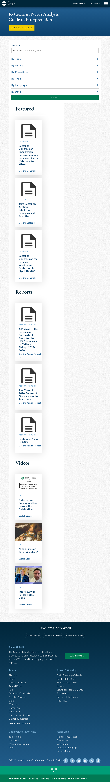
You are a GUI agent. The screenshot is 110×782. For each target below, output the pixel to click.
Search (55, 97)
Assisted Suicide (17, 696)
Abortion (13, 675)
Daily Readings (33, 635)
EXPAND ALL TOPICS (18, 723)
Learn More (77, 656)
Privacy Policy (80, 778)
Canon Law (14, 707)
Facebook (72, 760)
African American (17, 682)
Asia (11, 689)
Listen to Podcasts (53, 635)
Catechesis (14, 711)
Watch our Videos (74, 635)
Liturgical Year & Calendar (70, 689)
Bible (11, 700)
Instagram (91, 760)
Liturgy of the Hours (67, 696)
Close (54, 769)
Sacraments (63, 693)
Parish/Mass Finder (67, 736)
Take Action (15, 736)
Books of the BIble (66, 678)
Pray (11, 747)
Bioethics (14, 704)
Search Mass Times (67, 682)
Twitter (65, 760)
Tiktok (98, 760)
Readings (95, 4)
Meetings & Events (19, 743)
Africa (12, 678)
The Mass (62, 700)
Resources (62, 740)
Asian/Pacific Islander (20, 693)
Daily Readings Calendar (70, 675)
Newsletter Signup (67, 747)
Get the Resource (21, 28)
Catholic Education (18, 718)
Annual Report (16, 686)
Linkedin (85, 760)
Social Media (63, 751)
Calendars (62, 743)
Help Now (14, 740)
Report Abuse (79, 4)
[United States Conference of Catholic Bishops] (10, 3)
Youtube (78, 760)
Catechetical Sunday (19, 715)
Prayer (60, 686)
